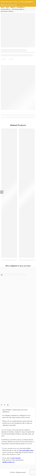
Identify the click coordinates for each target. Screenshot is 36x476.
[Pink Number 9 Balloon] (9, 193)
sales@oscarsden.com (8, 462)
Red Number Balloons (18, 9)
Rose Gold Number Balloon (27, 260)
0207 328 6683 (16, 458)
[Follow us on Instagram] (8, 405)
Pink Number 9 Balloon (9, 260)
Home (2, 7)
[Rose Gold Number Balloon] (27, 193)
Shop (7, 7)
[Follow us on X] (1, 404)
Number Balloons (5, 9)
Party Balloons (21, 7)
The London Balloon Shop (26, 450)
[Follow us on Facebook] (4, 405)
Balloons (13, 7)
